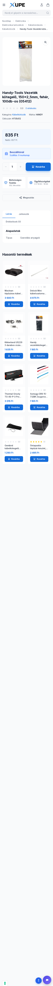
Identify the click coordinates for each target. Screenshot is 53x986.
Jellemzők (24, 214)
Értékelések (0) (13, 221)
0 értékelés (31, 108)
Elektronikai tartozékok (13, 25)
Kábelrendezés (35, 25)
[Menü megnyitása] (4, 5)
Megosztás (28, 197)
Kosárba (15, 304)
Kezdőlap (6, 21)
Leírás (9, 214)
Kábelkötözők (8, 29)
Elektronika (21, 21)
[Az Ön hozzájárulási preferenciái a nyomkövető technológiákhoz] (5, 983)
